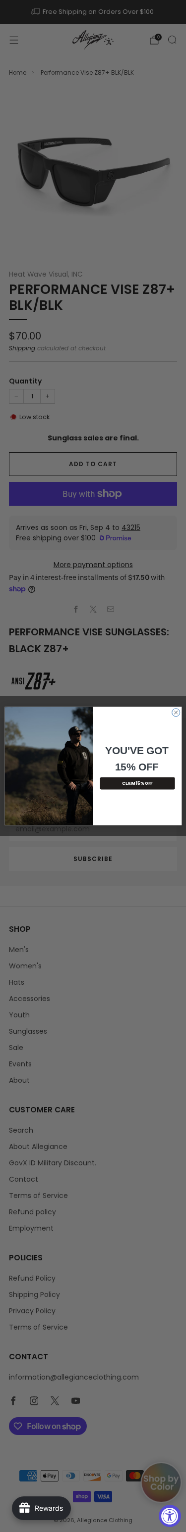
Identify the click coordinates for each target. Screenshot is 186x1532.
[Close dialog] (176, 713)
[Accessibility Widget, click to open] (170, 1516)
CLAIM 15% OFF (137, 783)
